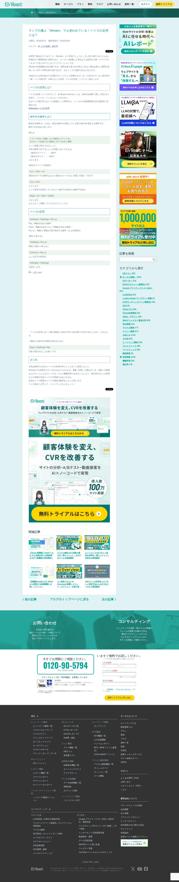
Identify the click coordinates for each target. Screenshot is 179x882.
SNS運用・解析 (40, 849)
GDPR (123, 762)
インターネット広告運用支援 (91, 833)
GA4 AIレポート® (71, 734)
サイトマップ (126, 829)
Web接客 (127, 324)
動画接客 (126, 353)
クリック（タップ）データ (44, 753)
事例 (90, 4)
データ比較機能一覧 (72, 783)
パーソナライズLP (72, 800)
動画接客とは (126, 727)
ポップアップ (100, 726)
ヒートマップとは (128, 723)
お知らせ (126, 335)
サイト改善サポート (129, 758)
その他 (125, 339)
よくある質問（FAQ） (130, 778)
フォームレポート (102, 744)
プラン (80, 4)
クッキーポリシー (128, 821)
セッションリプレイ (72, 769)
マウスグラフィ (40, 734)
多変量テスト (69, 755)
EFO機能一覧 (100, 736)
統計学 (55, 46)
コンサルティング (39, 809)
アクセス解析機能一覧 (103, 764)
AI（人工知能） (45, 46)
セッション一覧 (101, 772)
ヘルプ (124, 790)
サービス (68, 4)
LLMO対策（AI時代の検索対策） (47, 819)
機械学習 (126, 361)
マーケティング (129, 350)
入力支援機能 (100, 740)
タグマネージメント (42, 841)
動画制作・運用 (85, 837)
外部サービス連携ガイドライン (134, 837)
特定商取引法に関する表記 (132, 825)
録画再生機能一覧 (71, 765)
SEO (125, 306)
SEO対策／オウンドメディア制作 (47, 834)
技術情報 (126, 357)
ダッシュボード (101, 768)
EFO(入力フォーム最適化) (134, 284)
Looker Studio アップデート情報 (137, 298)
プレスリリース (129, 346)
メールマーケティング (42, 853)
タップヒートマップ (42, 742)
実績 (123, 747)
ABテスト (126, 273)
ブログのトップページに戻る (69, 599)
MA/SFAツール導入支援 (89, 844)
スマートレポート (41, 777)
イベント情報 (128, 331)
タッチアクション (41, 746)
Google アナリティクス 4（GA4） (138, 288)
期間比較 (67, 787)
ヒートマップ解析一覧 (42, 726)
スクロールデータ (41, 749)
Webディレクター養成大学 (134, 320)
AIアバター (127, 281)
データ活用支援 (85, 840)
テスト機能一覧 (70, 747)
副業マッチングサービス (131, 754)
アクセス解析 (128, 328)
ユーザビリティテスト (42, 838)
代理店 (124, 750)
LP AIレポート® (70, 730)
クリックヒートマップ (42, 738)
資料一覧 (129, 4)
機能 (57, 4)
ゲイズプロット (70, 773)
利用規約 (110, 689)
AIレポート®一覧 (71, 726)
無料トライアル (164, 4)
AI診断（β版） (70, 738)
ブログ (99, 4)
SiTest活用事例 (129, 313)
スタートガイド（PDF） (131, 786)
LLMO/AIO (127, 295)
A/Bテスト (68, 751)
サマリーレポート (41, 781)
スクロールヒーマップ (42, 730)
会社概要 (124, 809)
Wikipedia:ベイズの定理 (39, 108)
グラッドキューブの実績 (131, 805)
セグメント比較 (70, 790)
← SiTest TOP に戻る (89, 862)
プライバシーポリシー (123, 689)
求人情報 (124, 813)
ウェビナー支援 (85, 848)
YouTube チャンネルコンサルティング (95, 852)
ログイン (145, 4)
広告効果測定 (39, 845)
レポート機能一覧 (41, 773)
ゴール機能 (99, 776)
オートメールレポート (42, 785)
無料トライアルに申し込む (119, 698)
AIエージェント (40, 763)
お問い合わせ (114, 4)
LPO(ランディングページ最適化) (137, 302)
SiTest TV (127, 309)
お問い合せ (125, 782)
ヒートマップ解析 (130, 342)
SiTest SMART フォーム (104, 754)
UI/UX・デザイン (130, 317)
